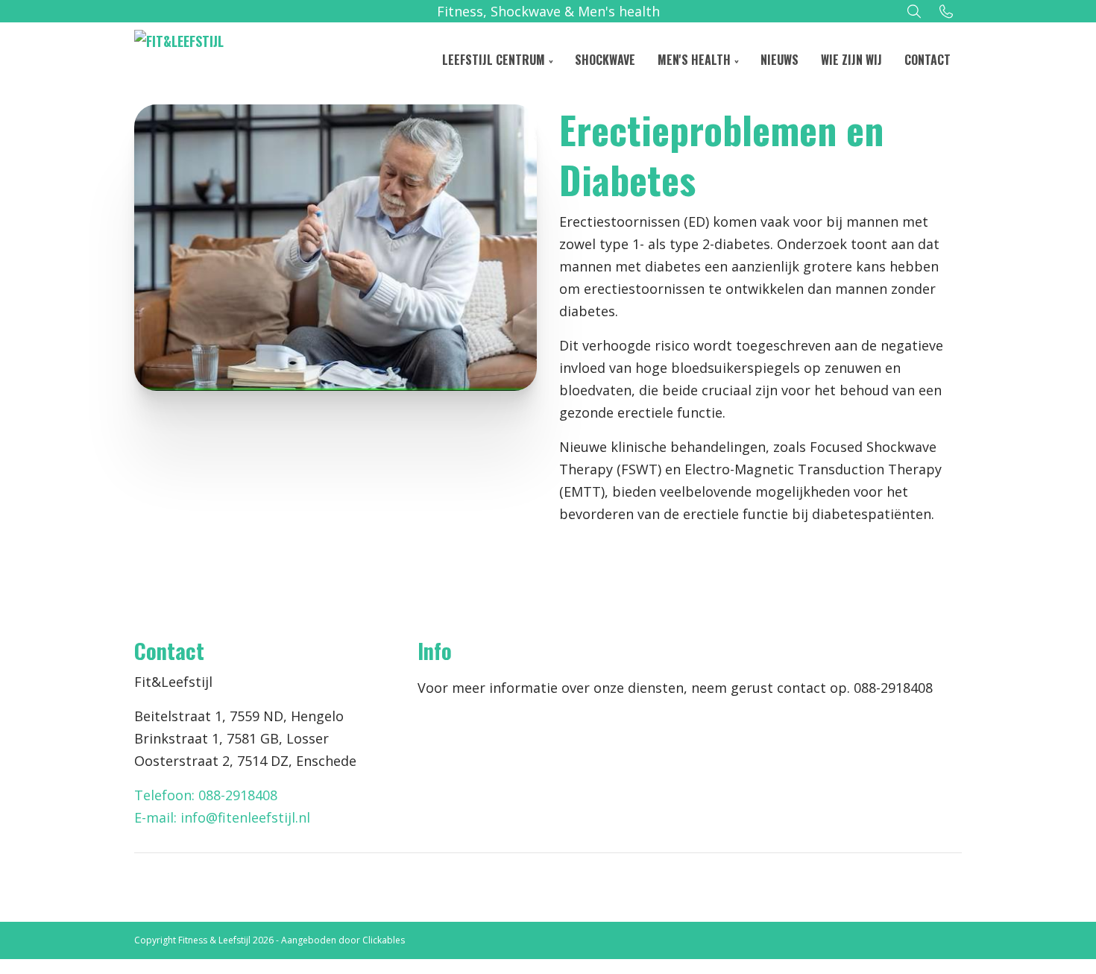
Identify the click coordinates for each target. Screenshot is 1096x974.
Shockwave (605, 60)
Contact (927, 60)
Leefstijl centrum (493, 60)
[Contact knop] (946, 11)
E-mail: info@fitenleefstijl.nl (222, 817)
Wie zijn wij (851, 60)
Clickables (383, 940)
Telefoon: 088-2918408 (205, 795)
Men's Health (694, 60)
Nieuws (779, 60)
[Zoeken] (914, 11)
